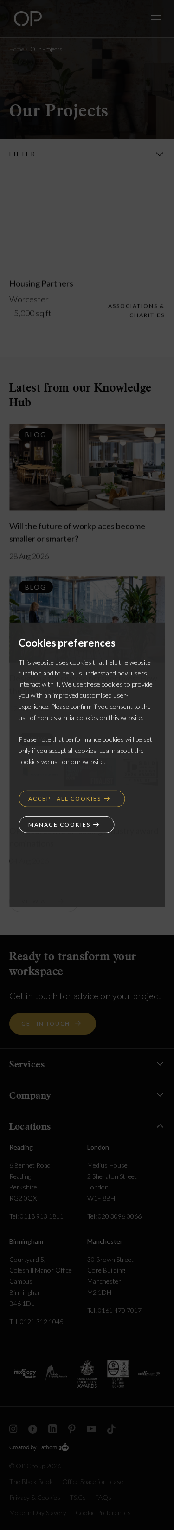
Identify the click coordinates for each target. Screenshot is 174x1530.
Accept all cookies (64, 798)
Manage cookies (59, 824)
